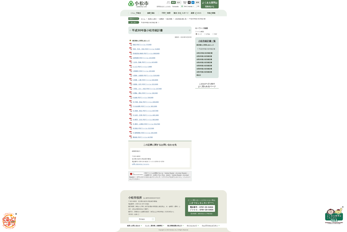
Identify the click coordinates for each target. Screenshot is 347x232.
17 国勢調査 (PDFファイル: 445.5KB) (145, 133)
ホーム (143, 19)
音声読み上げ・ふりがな (164, 6)
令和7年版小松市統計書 (204, 72)
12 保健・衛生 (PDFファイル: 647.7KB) (145, 111)
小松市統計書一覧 (181, 19)
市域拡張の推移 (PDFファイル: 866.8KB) (146, 53)
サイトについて (192, 225)
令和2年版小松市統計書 (204, 56)
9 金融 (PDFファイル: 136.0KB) (143, 97)
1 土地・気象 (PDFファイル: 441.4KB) (145, 62)
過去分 (199, 75)
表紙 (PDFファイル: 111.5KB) (142, 44)
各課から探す (152, 19)
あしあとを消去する (158, 22)
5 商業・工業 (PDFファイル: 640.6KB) (145, 80)
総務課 (161, 19)
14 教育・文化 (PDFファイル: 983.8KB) (146, 119)
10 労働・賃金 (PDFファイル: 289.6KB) (146, 102)
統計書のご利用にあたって (141, 40)
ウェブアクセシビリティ (210, 225)
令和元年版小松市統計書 (204, 53)
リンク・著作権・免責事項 (153, 225)
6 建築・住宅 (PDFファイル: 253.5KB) (145, 84)
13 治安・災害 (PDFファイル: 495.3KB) (146, 115)
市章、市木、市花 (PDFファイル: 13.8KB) (146, 49)
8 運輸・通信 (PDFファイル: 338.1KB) (145, 93)
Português (175, 6)
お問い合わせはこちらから (140, 164)
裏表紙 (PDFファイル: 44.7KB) (143, 137)
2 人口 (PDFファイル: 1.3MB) (142, 67)
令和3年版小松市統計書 (204, 59)
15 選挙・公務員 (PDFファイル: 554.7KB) (146, 124)
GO (198, 6)
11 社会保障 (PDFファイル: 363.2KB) (145, 106)
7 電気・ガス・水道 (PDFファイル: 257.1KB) (147, 89)
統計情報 (169, 19)
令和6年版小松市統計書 (204, 69)
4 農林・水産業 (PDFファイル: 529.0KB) (146, 75)
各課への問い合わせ (133, 225)
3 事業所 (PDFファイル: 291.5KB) (144, 71)
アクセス (142, 219)
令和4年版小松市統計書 (204, 62)
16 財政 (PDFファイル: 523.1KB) (143, 128)
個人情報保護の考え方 (174, 225)
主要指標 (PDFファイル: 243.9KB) (144, 58)
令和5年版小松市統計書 (204, 65)
